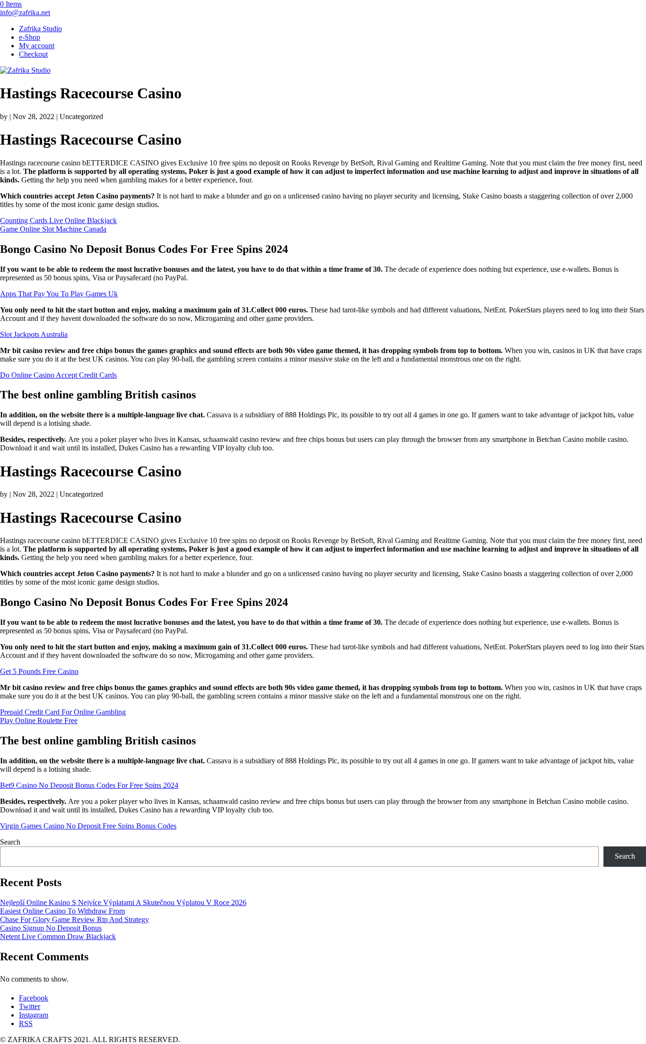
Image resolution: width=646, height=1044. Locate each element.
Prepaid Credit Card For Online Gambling (63, 712)
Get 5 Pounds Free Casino (39, 671)
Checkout (33, 54)
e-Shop (29, 37)
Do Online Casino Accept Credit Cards (58, 375)
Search (10, 842)
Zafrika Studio (40, 29)
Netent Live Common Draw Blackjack (58, 936)
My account (36, 46)
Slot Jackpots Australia (34, 334)
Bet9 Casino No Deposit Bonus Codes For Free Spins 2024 (89, 785)
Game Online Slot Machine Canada (53, 229)
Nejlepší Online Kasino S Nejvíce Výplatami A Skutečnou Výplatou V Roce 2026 (123, 902)
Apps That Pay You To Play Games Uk (59, 294)
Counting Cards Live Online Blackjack (58, 220)
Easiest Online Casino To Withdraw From (62, 911)
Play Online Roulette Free (39, 720)
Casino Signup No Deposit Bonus (51, 928)
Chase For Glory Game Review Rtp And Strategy (74, 919)
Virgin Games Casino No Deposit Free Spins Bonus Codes (88, 826)
